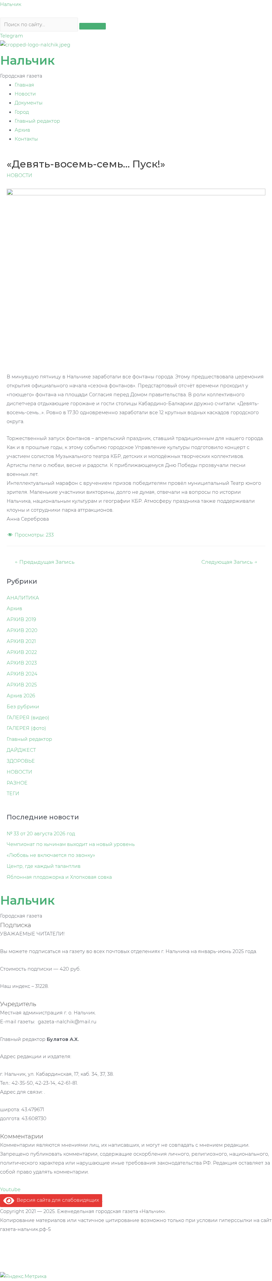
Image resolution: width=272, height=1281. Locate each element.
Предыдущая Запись (45, 562)
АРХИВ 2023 (22, 663)
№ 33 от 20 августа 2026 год (41, 834)
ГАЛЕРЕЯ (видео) (28, 718)
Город (22, 112)
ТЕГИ (13, 794)
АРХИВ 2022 (22, 652)
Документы (28, 103)
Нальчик (10, 4)
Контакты (26, 139)
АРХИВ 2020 (22, 630)
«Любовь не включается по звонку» (51, 855)
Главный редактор (37, 121)
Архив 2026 (21, 696)
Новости (25, 94)
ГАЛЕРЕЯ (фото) (26, 728)
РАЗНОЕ (17, 783)
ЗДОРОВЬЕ (21, 761)
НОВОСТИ (19, 175)
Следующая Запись (229, 562)
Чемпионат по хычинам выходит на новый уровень (71, 844)
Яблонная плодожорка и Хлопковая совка (59, 877)
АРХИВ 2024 (22, 674)
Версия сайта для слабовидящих (56, 1200)
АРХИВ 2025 (22, 685)
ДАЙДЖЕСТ (21, 750)
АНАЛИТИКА (23, 598)
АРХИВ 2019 (21, 619)
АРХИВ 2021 (21, 641)
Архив (22, 130)
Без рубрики (23, 707)
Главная (24, 85)
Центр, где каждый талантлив (44, 866)
